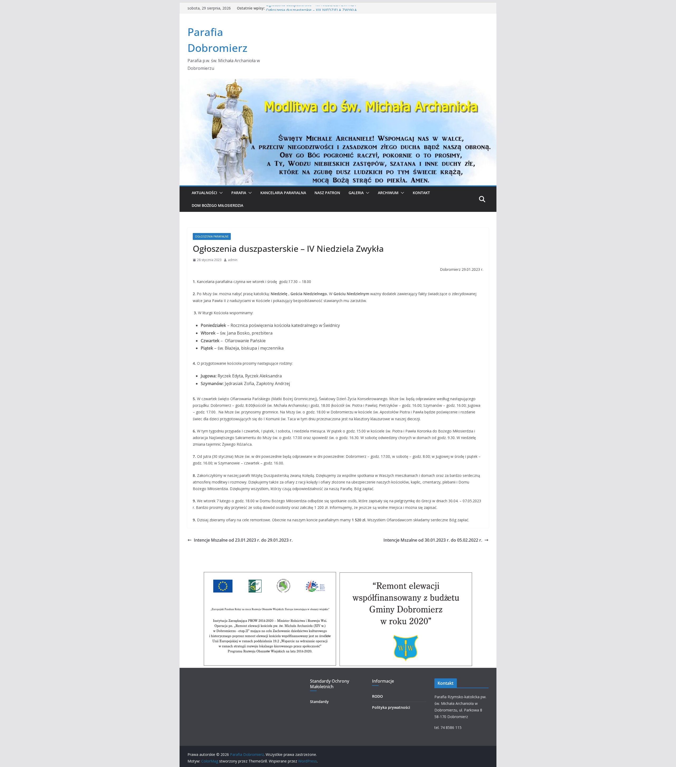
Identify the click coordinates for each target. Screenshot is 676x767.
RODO (377, 696)
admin (232, 260)
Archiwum (388, 192)
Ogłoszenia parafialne (212, 236)
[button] (220, 193)
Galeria (356, 192)
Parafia (238, 192)
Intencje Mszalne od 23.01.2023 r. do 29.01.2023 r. (243, 540)
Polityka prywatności (391, 707)
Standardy (319, 701)
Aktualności (204, 192)
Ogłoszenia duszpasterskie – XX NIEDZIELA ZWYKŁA (311, 8)
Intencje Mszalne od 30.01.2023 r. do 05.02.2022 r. (432, 540)
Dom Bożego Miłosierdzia (217, 205)
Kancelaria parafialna (283, 192)
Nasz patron (327, 192)
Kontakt (421, 192)
